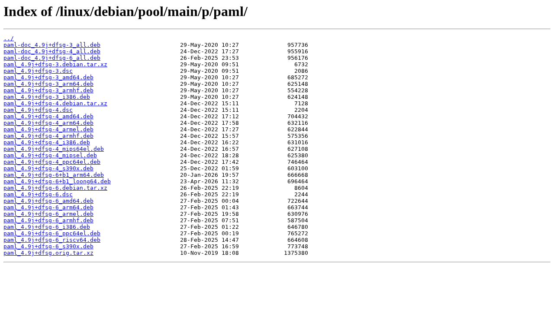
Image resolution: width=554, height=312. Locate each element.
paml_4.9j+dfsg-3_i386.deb (46, 97)
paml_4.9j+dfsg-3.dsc (38, 71)
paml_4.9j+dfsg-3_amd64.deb (48, 77)
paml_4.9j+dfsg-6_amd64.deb (48, 201)
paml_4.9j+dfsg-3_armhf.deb (48, 90)
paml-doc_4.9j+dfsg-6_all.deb (51, 58)
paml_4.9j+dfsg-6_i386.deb (46, 227)
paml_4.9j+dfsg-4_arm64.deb (48, 123)
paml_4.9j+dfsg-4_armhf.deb (48, 136)
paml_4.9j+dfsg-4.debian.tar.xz (55, 103)
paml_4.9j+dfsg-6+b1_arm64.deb (53, 175)
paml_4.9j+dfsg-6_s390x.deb (48, 246)
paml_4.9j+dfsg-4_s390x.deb (48, 168)
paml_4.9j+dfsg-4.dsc (38, 110)
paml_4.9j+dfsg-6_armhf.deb (48, 220)
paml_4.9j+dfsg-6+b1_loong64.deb (57, 181)
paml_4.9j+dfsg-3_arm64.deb (48, 84)
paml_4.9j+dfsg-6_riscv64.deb (51, 240)
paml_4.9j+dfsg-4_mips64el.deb (53, 149)
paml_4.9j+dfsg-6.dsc (38, 194)
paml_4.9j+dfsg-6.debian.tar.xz (55, 188)
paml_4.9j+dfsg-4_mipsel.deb (50, 155)
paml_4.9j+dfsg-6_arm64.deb (48, 207)
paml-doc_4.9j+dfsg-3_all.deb (51, 45)
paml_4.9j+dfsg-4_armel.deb (48, 129)
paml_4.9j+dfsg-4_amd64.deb (48, 116)
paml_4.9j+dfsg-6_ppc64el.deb (51, 233)
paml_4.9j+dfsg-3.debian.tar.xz (55, 64)
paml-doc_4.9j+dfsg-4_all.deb (51, 51)
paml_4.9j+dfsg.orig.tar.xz (48, 253)
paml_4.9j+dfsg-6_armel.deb (48, 214)
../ (8, 38)
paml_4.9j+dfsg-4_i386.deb (46, 142)
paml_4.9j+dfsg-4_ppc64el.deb (51, 162)
